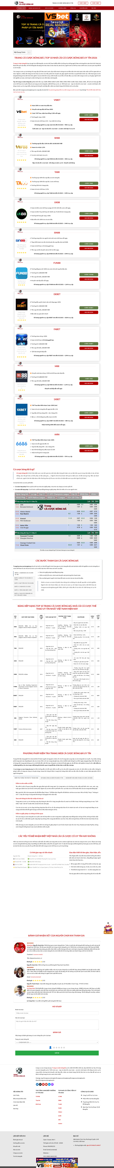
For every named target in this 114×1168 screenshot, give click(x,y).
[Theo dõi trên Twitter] (37, 1084)
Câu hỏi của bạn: (20, 1017)
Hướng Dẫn (62, 8)
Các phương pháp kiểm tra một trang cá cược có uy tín (64, 90)
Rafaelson (30, 945)
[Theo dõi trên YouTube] (46, 1084)
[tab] (24, 573)
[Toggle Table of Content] (28, 52)
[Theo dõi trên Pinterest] (43, 1084)
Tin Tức (93, 8)
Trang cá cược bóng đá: (22, 1039)
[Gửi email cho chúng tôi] (40, 1084)
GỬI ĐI (57, 1053)
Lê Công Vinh (31, 988)
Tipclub (38, 1100)
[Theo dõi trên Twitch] (52, 1084)
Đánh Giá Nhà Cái (34, 8)
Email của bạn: (19, 1009)
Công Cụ (73, 8)
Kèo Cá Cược (49, 8)
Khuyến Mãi (83, 8)
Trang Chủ (21, 8)
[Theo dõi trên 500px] (49, 1084)
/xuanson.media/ (38, 954)
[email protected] (36, 977)
